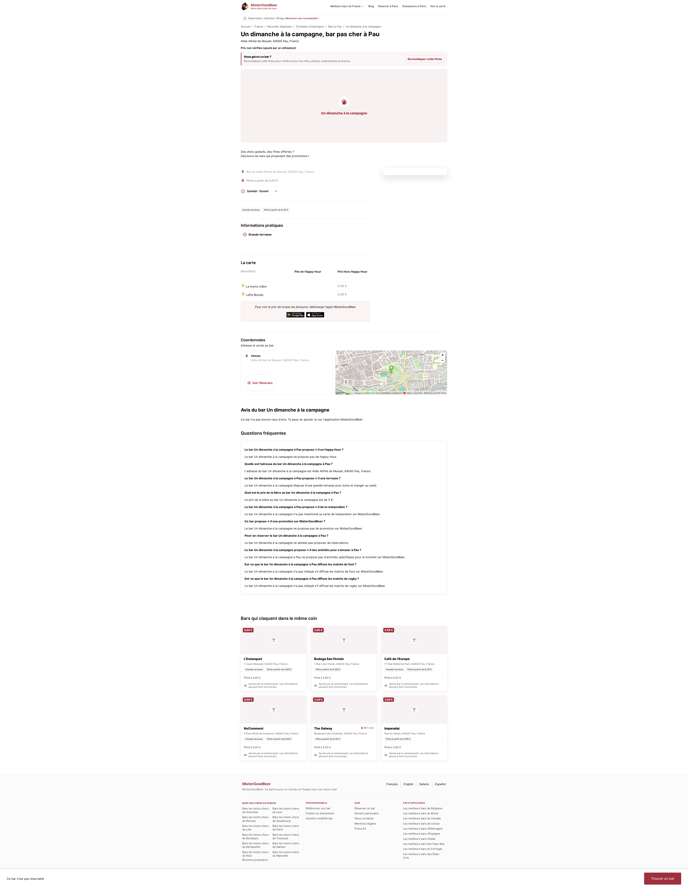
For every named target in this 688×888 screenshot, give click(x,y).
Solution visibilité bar (319, 818)
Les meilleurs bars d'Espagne (421, 833)
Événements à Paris (414, 6)
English (408, 784)
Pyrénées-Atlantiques (310, 26)
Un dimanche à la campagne (363, 26)
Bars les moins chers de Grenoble (255, 810)
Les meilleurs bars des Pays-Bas (424, 844)
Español (440, 784)
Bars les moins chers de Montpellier (255, 845)
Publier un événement (320, 813)
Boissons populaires (255, 859)
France (258, 26)
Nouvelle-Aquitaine (279, 26)
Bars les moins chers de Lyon (286, 810)
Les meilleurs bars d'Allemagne (423, 828)
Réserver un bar (365, 808)
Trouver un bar (662, 878)
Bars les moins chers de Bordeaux (255, 836)
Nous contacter (364, 818)
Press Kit (360, 828)
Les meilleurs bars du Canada (422, 818)
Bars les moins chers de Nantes (286, 845)
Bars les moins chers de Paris (286, 827)
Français (392, 784)
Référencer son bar (318, 808)
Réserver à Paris (388, 6)
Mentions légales (365, 823)
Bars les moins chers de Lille (255, 827)
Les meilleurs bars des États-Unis (421, 855)
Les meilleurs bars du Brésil (420, 813)
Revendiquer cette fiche (425, 59)
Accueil (245, 26)
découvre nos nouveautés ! (302, 18)
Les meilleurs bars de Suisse (421, 823)
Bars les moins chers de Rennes (255, 818)
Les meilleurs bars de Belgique (422, 808)
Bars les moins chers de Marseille (286, 853)
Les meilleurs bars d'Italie (419, 838)
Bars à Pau (335, 26)
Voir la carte (437, 6)
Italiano (424, 784)
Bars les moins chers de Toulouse (286, 836)
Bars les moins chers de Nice (255, 853)
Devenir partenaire (367, 813)
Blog (371, 6)
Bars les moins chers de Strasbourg (286, 818)
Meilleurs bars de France (345, 6)
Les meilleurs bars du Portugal (422, 849)
